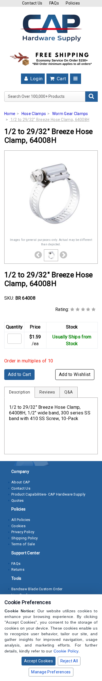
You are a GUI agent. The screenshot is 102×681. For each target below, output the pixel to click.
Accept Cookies (38, 661)
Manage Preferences (51, 672)
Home (9, 113)
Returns (17, 569)
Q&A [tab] (68, 392)
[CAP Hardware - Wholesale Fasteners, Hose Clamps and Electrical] (51, 27)
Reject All (69, 661)
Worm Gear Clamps (70, 113)
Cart (61, 78)
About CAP (20, 482)
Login (35, 78)
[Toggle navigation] (75, 78)
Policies (73, 3)
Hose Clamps (34, 113)
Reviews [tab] (47, 392)
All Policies (20, 520)
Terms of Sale (23, 544)
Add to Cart (19, 374)
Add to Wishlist (75, 374)
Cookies (18, 526)
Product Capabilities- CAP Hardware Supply (48, 494)
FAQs (54, 3)
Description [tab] (19, 392)
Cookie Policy (66, 651)
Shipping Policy (24, 538)
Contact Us (32, 3)
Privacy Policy (22, 532)
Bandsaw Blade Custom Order (37, 589)
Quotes (17, 500)
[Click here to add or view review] (82, 309)
